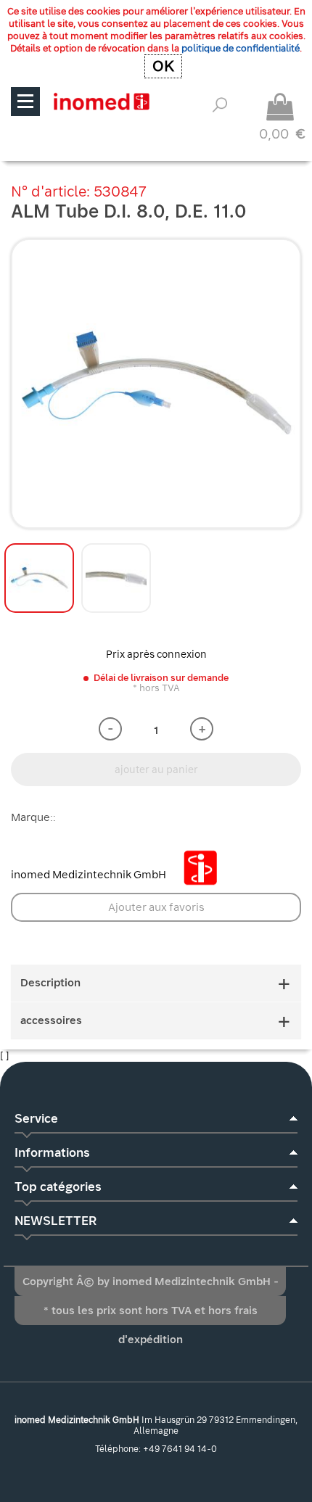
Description (50, 982)
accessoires (51, 1020)
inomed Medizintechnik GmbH (89, 874)
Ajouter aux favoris (156, 907)
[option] (156, 383)
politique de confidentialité (240, 48)
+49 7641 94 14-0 (180, 1449)
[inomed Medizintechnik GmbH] (101, 101)
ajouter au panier (156, 769)
